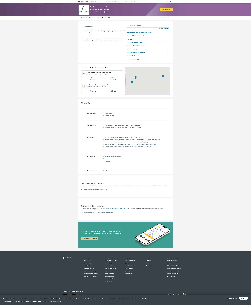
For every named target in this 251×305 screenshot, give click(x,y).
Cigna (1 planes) (131, 39)
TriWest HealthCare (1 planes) (134, 59)
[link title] (84, 1)
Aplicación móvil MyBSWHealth (91, 276)
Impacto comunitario (130, 265)
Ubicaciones (92, 17)
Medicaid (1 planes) (132, 49)
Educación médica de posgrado (174, 265)
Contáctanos (129, 273)
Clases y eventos (87, 260)
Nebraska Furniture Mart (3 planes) (136, 52)
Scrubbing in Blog (108, 281)
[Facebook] (167, 294)
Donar (147, 263)
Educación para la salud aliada (174, 268)
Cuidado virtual (87, 263)
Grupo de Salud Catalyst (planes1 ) (135, 35)
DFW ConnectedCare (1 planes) (135, 42)
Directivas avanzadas (109, 276)
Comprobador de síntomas (111, 260)
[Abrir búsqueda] (171, 1)
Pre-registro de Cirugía (110, 278)
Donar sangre (149, 265)
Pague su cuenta (108, 263)
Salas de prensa (129, 271)
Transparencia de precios (110, 268)
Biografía (99, 17)
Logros (127, 263)
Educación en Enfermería (173, 271)
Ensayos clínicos (171, 276)
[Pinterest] (178, 294)
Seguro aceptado (109, 271)
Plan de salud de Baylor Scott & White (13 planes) (139, 32)
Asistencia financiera (109, 273)
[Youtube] (176, 294)
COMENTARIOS (110, 17)
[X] (170, 294)
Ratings (104, 17)
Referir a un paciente (172, 260)
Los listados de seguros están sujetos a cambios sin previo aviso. (100, 40)
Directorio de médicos (89, 265)
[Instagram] (173, 294)
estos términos (166, 28)
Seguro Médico (84, 17)
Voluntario (148, 260)
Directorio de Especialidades (90, 271)
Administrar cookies (232, 298)
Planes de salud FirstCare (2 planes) (136, 45)
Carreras (169, 263)
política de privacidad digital (53, 301)
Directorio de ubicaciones (89, 268)
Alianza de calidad (130, 268)
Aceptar (243, 298)
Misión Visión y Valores (130, 260)
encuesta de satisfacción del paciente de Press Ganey (117, 208)
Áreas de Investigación (172, 273)
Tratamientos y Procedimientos (91, 273)
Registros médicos (109, 265)
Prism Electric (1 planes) (133, 55)
